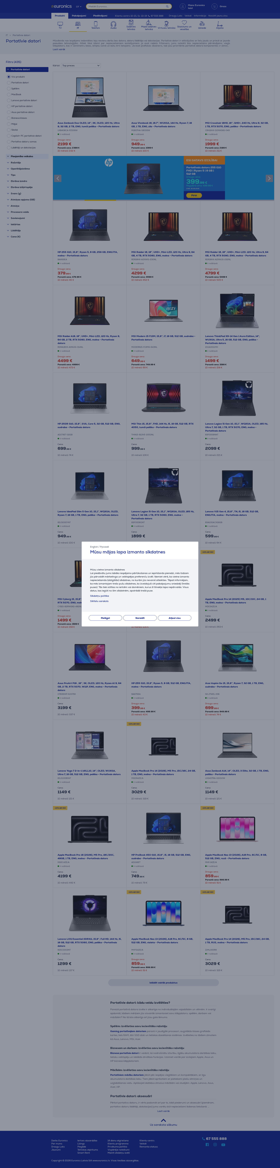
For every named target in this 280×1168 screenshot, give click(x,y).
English (94, 546)
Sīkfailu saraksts (99, 601)
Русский (104, 546)
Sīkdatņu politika (99, 595)
